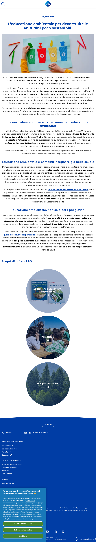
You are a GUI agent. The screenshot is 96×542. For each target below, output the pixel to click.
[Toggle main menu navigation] (92, 4)
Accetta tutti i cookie (23, 524)
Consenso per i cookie (85, 539)
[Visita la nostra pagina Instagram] (56, 531)
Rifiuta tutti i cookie (23, 530)
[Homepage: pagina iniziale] (48, 4)
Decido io (23, 536)
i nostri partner (30, 500)
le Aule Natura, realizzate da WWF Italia (68, 190)
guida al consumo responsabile (19, 235)
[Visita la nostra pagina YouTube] (48, 531)
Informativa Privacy (19, 512)
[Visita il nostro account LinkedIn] (64, 531)
